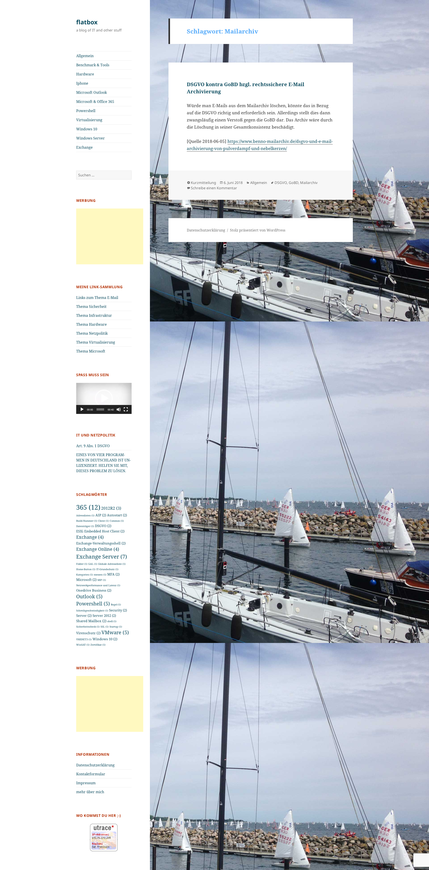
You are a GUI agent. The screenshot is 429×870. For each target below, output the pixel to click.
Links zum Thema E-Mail (97, 297)
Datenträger (85, 526)
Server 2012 (104, 615)
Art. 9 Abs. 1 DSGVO (93, 445)
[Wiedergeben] (82, 409)
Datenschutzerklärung (95, 765)
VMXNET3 (84, 639)
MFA (113, 574)
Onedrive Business (93, 590)
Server (84, 615)
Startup (115, 626)
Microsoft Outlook (91, 92)
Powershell (85, 110)
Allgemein (85, 55)
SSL (105, 626)
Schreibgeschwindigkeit (92, 610)
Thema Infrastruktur (94, 315)
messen (100, 574)
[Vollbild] (126, 409)
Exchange (84, 147)
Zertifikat (97, 644)
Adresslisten (85, 515)
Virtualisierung (89, 119)
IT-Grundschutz (107, 569)
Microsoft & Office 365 (95, 101)
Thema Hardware (91, 324)
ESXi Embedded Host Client (100, 531)
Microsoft (86, 579)
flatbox (87, 22)
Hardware (85, 74)
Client (103, 520)
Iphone (82, 83)
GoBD (293, 182)
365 (88, 507)
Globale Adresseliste (112, 563)
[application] (104, 398)
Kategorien (84, 574)
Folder (81, 563)
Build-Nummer (86, 520)
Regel (116, 604)
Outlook (89, 596)
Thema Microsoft (90, 351)
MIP (101, 580)
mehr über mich (90, 791)
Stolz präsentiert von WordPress (257, 230)
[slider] (100, 409)
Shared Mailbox (91, 621)
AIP (100, 515)
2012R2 (111, 508)
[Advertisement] (109, 236)
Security (118, 610)
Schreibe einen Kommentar (214, 188)
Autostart (117, 515)
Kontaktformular (90, 774)
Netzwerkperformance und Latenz (98, 585)
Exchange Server (101, 556)
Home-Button (85, 569)
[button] (104, 398)
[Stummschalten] (118, 409)
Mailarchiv (309, 182)
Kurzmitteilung (203, 182)
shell (111, 621)
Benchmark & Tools (92, 65)
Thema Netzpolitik (92, 333)
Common (117, 520)
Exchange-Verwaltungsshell (101, 543)
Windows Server (90, 138)
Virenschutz (88, 633)
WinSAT (83, 644)
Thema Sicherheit (91, 306)
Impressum (86, 782)
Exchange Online (97, 549)
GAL (92, 563)
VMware (115, 632)
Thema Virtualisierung (95, 342)
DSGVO (103, 526)
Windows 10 (86, 129)
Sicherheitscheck (88, 626)
